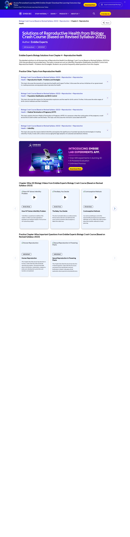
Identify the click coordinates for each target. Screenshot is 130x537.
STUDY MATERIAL (41, 14)
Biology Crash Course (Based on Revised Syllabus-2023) (38, 21)
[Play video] (34, 197)
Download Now (90, 5)
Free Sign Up (105, 14)
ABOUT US (74, 14)
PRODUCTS (63, 14)
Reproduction (64, 21)
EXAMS (53, 14)
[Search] (94, 13)
